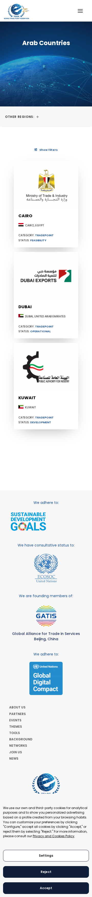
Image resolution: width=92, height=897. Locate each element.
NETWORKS (18, 745)
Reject (46, 872)
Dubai (25, 307)
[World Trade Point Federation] (16, 11)
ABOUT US (17, 707)
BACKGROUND (20, 739)
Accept (46, 888)
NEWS (13, 758)
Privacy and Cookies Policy (53, 836)
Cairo (25, 216)
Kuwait (27, 398)
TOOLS (14, 733)
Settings (46, 855)
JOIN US (15, 752)
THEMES (15, 726)
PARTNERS (17, 714)
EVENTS (15, 720)
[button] (80, 11)
